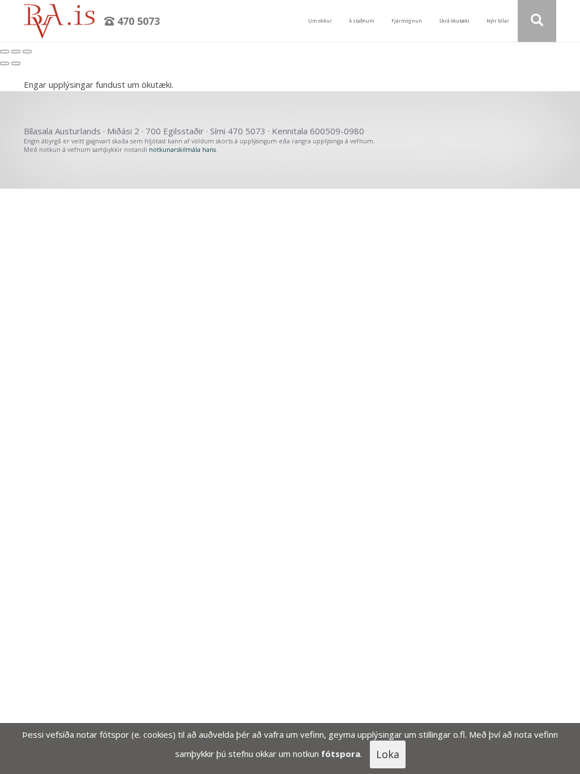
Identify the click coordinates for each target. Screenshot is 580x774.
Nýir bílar (498, 21)
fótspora (340, 753)
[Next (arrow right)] (15, 63)
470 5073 (137, 21)
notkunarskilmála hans (182, 150)
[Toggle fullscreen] (15, 51)
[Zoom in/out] (27, 51)
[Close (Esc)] (4, 51)
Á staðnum (361, 21)
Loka (387, 754)
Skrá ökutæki (454, 21)
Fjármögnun (406, 21)
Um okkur (320, 21)
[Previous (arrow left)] (4, 63)
